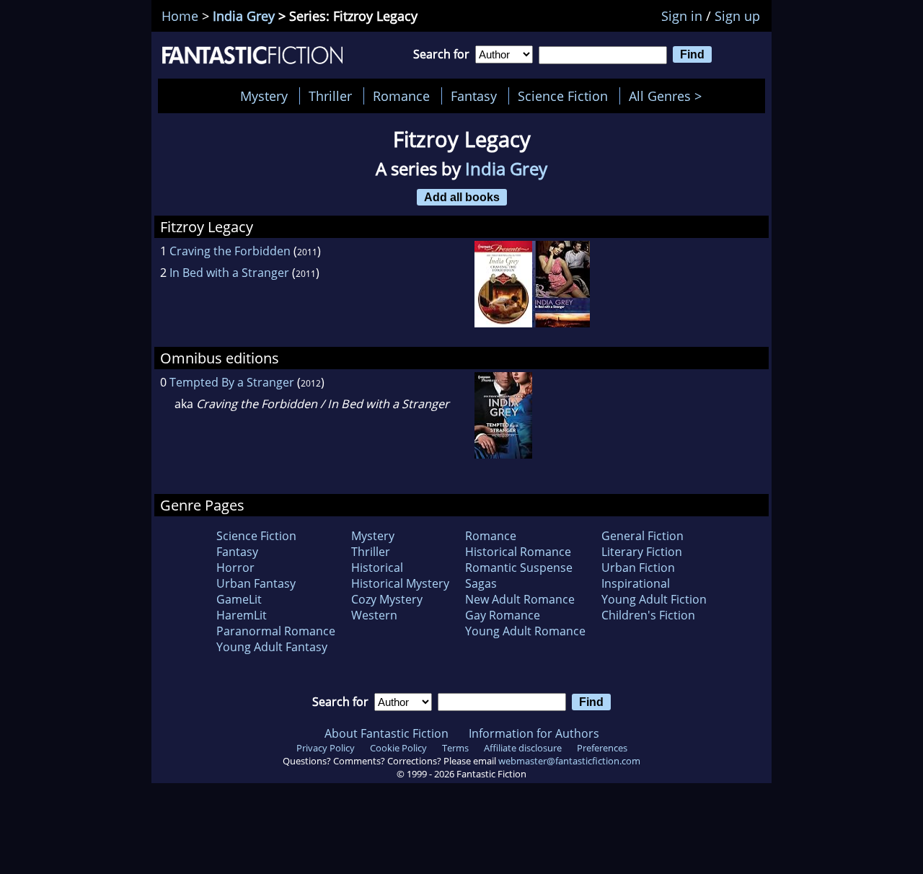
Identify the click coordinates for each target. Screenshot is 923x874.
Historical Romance (518, 552)
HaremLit (241, 615)
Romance (401, 96)
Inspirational (635, 583)
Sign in (681, 16)
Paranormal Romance (275, 631)
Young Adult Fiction (654, 599)
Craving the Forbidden (230, 251)
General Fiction (642, 536)
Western (374, 615)
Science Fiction (563, 96)
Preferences (602, 747)
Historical (377, 567)
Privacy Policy (325, 747)
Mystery (264, 96)
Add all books (462, 196)
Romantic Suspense (519, 567)
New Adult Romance (520, 599)
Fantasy (474, 96)
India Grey (244, 16)
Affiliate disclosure (523, 747)
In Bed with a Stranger (229, 273)
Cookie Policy (398, 747)
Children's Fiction (648, 615)
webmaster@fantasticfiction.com (569, 760)
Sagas (481, 583)
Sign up (737, 16)
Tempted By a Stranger (231, 382)
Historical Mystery (400, 583)
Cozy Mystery (387, 599)
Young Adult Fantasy (271, 647)
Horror (235, 567)
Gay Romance (502, 615)
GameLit (239, 599)
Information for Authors (534, 733)
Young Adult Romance (525, 631)
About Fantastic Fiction (386, 733)
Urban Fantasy (256, 583)
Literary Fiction (641, 552)
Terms (455, 747)
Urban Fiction (638, 567)
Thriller (330, 96)
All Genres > (669, 96)
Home (180, 16)
